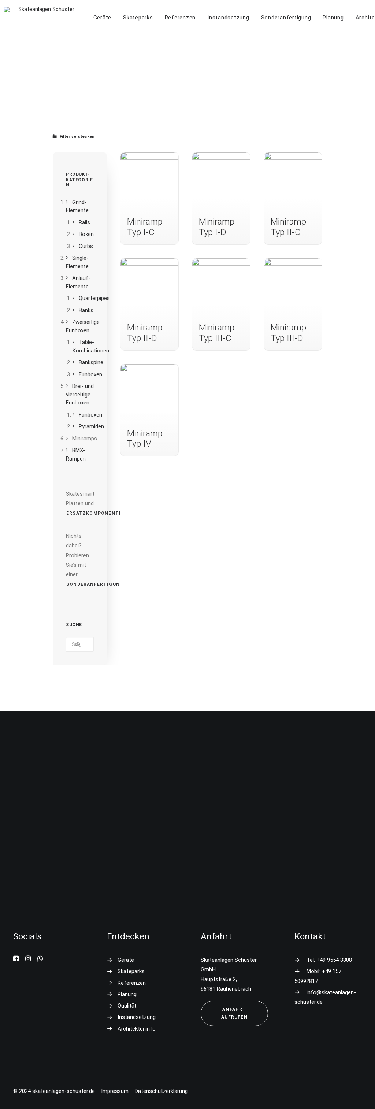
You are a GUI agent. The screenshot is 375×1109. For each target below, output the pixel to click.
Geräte (102, 17)
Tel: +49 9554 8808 (329, 960)
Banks (86, 310)
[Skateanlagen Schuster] (43, 18)
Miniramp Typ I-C (145, 227)
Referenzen (180, 17)
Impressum (115, 1091)
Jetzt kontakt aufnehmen (192, 868)
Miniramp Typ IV (145, 438)
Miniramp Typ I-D (216, 227)
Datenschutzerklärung (161, 1091)
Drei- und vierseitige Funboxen (80, 394)
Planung (333, 17)
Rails (84, 222)
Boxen (86, 234)
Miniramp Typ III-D (288, 332)
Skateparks (138, 17)
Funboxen (90, 374)
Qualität (127, 1005)
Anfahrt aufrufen (234, 1013)
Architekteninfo (137, 1028)
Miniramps (84, 438)
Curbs (86, 246)
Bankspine (91, 362)
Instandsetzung (228, 17)
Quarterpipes (94, 298)
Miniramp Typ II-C (288, 227)
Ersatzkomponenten (96, 513)
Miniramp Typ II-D (145, 332)
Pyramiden (91, 426)
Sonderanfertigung (286, 17)
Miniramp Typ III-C (216, 332)
